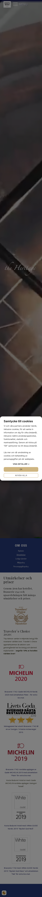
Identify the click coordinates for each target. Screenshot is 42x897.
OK (21, 469)
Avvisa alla (21, 475)
